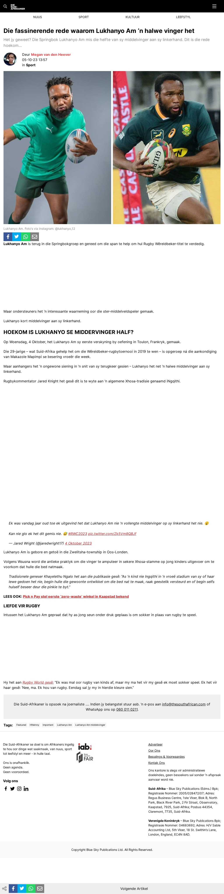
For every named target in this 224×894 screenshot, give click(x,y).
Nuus (37, 17)
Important (48, 725)
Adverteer (155, 744)
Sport (84, 17)
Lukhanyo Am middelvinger (90, 725)
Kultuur (133, 17)
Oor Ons (154, 750)
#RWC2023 (77, 533)
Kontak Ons (156, 763)
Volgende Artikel (134, 888)
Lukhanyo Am (64, 725)
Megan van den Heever (51, 54)
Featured (21, 725)
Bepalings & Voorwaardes (166, 756)
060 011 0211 (127, 709)
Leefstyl (183, 17)
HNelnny (34, 725)
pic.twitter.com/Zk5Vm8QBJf (112, 533)
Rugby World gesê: (38, 682)
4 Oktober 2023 (78, 543)
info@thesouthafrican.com (184, 704)
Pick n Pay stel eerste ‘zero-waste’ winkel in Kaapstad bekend (76, 596)
